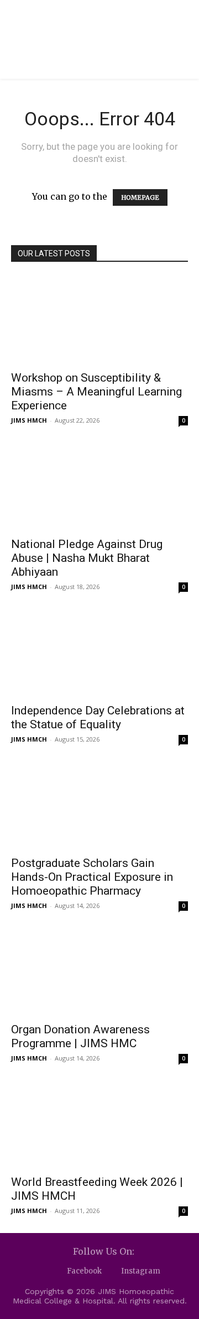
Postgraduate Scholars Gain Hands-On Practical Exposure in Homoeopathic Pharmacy (92, 876)
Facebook (84, 1271)
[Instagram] (111, 1271)
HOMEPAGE (140, 197)
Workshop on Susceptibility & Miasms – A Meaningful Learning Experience (96, 391)
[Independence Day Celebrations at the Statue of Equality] (99, 653)
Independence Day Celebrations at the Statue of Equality (98, 717)
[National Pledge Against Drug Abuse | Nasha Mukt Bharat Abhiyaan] (99, 486)
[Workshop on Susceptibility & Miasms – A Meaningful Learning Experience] (99, 320)
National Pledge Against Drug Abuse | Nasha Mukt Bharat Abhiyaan (87, 558)
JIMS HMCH (29, 420)
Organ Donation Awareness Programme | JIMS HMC (80, 1036)
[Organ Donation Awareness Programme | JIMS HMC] (99, 972)
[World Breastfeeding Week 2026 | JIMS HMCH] (99, 1124)
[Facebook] (57, 1271)
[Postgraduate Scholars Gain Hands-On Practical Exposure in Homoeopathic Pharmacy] (99, 805)
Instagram (140, 1271)
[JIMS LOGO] (80, 26)
